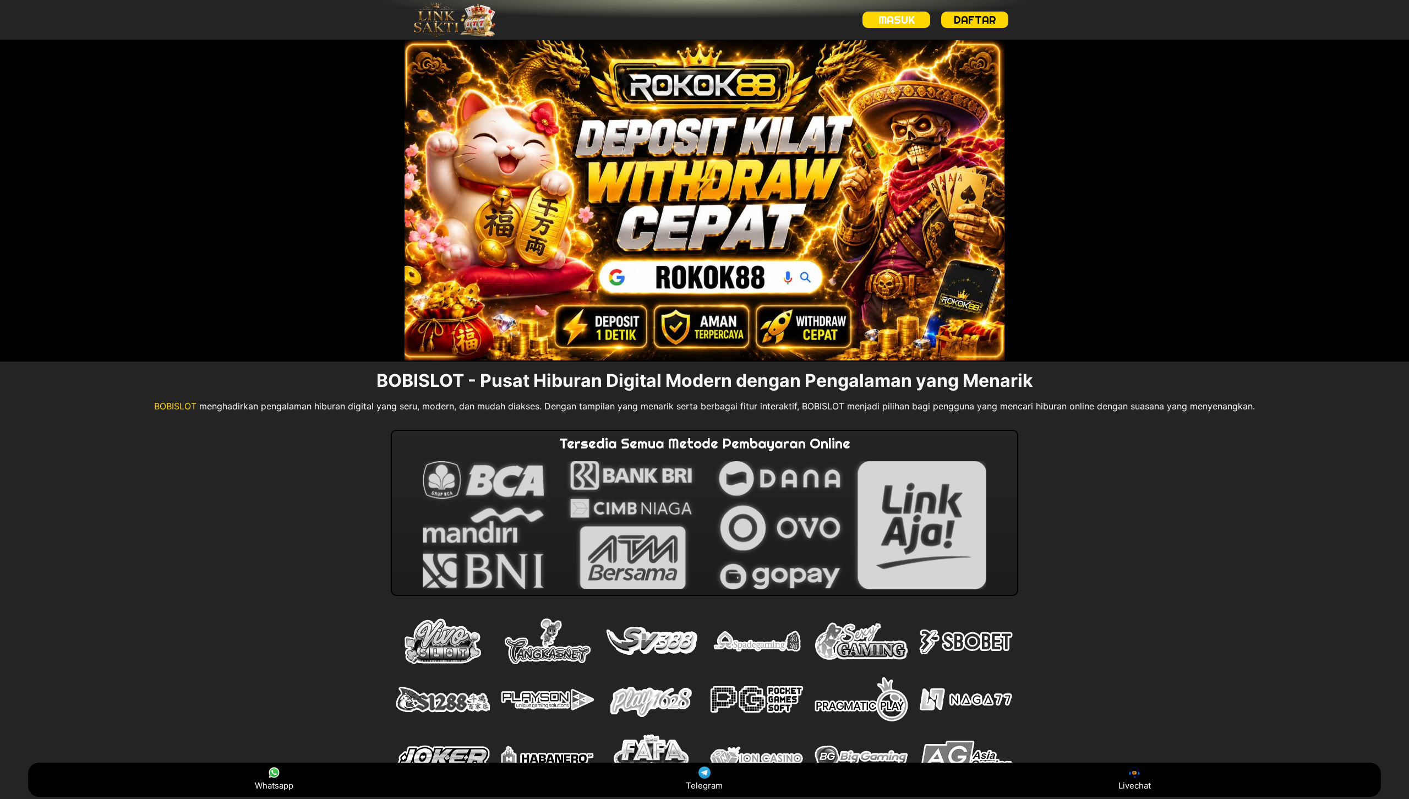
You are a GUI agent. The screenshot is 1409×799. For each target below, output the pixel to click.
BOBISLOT (175, 406)
